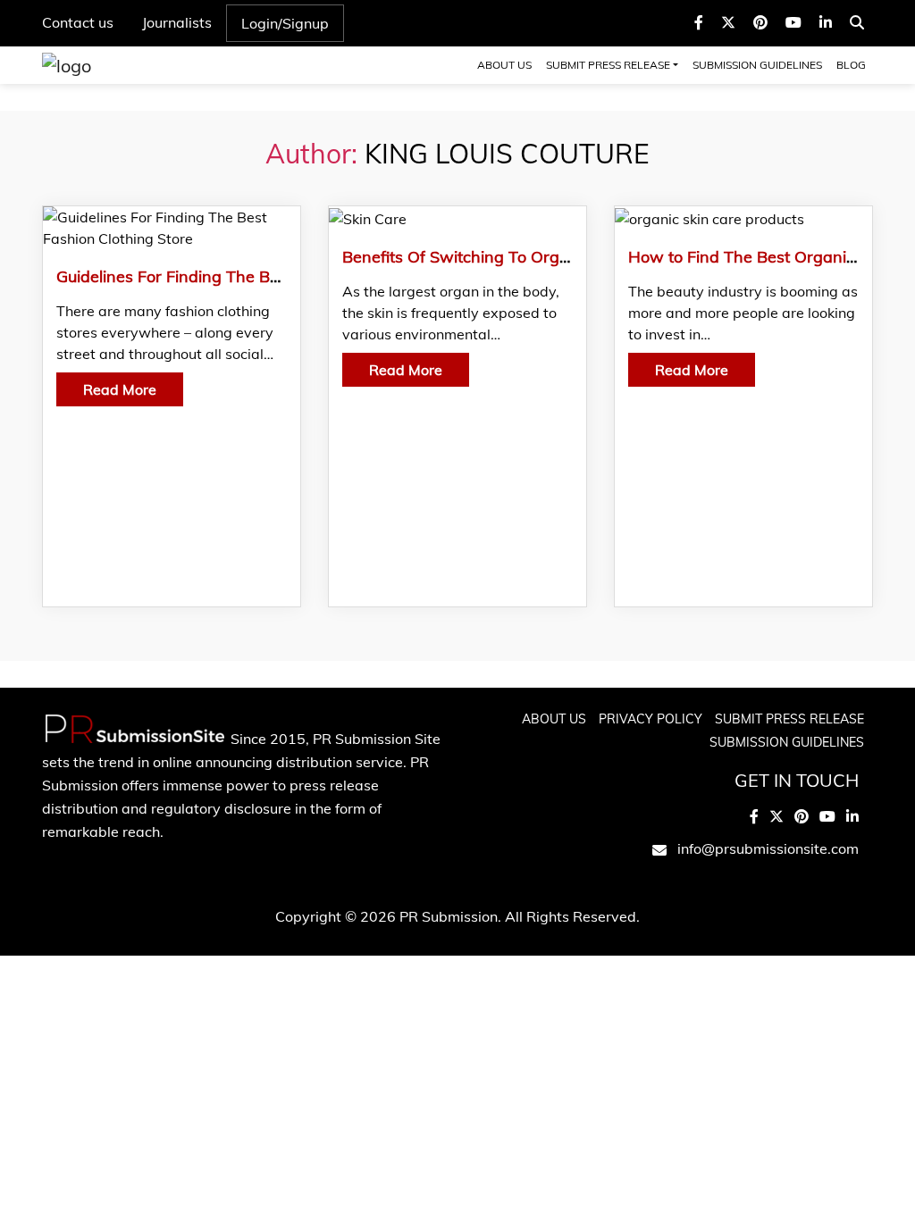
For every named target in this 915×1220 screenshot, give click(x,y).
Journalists (177, 22)
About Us (504, 64)
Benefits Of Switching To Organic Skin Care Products (539, 257)
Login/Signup (285, 23)
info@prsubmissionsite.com (768, 848)
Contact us (77, 22)
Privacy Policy (650, 719)
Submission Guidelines (757, 64)
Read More (119, 389)
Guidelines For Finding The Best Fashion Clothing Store (261, 276)
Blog (851, 64)
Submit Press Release (608, 64)
